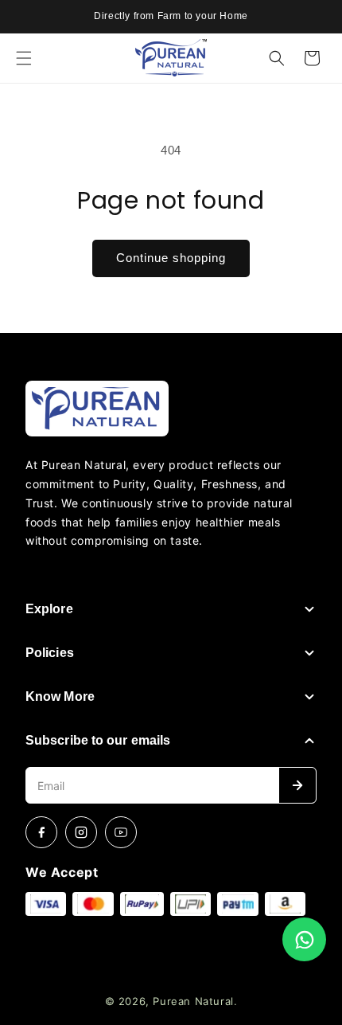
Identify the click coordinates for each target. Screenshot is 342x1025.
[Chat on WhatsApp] (304, 939)
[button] (23, 58)
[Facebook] (41, 832)
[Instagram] (81, 832)
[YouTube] (121, 832)
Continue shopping (171, 257)
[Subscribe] (297, 785)
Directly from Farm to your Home (171, 16)
